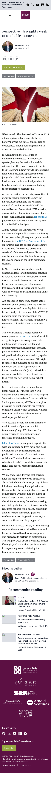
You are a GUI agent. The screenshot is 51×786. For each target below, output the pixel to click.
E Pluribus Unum (11, 443)
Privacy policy (25, 765)
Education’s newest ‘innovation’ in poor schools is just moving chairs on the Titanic (33, 641)
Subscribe (8, 748)
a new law (25, 336)
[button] (11, 58)
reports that (40, 216)
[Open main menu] (4, 15)
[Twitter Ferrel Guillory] (33, 574)
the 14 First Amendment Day (31, 241)
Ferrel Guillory (22, 45)
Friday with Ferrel (25, 76)
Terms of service (8, 765)
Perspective (9, 76)
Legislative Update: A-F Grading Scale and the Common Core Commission (33, 604)
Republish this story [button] (13, 67)
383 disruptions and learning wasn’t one (31, 620)
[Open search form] (10, 15)
